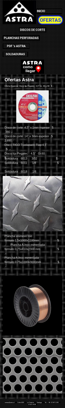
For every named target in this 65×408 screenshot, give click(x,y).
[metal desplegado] (32, 67)
